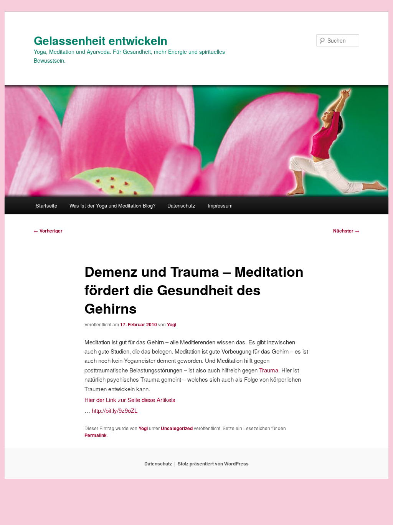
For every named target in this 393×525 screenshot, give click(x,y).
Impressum (220, 205)
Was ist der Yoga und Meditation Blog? (112, 205)
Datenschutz (181, 205)
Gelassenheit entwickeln (100, 40)
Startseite (46, 205)
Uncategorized (177, 428)
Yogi (171, 324)
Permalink (95, 435)
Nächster (346, 230)
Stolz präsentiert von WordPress (213, 463)
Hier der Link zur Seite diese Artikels (129, 399)
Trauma (268, 370)
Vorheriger (48, 230)
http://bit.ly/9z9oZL (114, 410)
